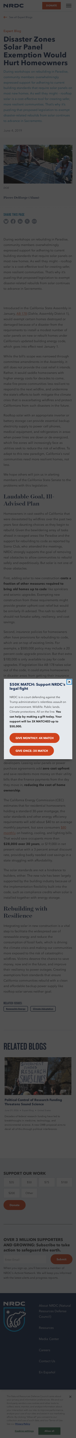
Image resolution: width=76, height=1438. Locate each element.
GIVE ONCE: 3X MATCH (32, 750)
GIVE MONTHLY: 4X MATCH (35, 738)
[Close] (69, 682)
